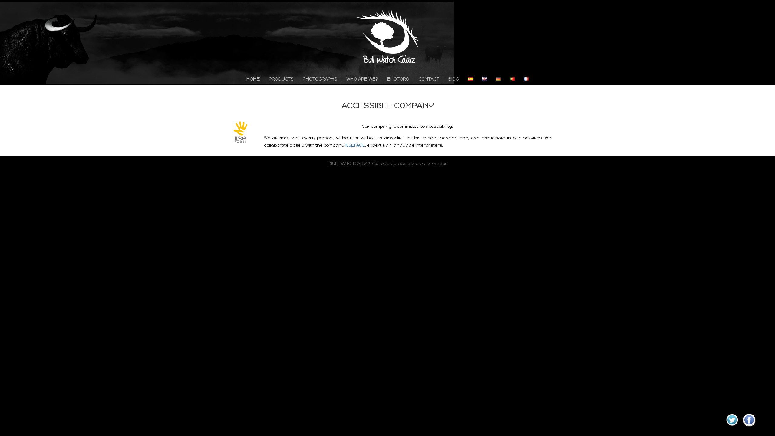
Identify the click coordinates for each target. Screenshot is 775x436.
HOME (253, 79)
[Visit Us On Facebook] (748, 427)
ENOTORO (398, 79)
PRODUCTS (281, 79)
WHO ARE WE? (362, 79)
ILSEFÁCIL (355, 145)
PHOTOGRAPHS (320, 79)
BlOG (453, 79)
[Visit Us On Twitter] (732, 427)
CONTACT (428, 79)
